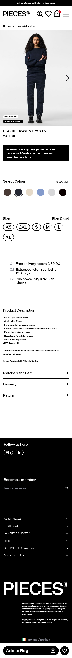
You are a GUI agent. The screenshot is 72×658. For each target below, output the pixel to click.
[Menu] (65, 13)
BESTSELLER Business (19, 548)
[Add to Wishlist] (64, 650)
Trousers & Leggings (25, 26)
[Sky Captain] (18, 192)
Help (7, 540)
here (45, 153)
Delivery (9, 384)
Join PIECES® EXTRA (17, 533)
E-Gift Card (11, 526)
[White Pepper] (29, 192)
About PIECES (12, 518)
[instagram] (20, 452)
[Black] (63, 192)
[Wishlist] (48, 13)
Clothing (7, 26)
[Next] (67, 78)
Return (8, 395)
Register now (15, 488)
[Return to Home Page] (16, 14)
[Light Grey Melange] (51, 192)
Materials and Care (18, 373)
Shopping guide (14, 555)
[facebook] (8, 452)
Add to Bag (17, 650)
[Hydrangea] (40, 192)
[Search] (40, 13)
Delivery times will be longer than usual (36, 2)
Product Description (19, 310)
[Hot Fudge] (7, 192)
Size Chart (60, 218)
